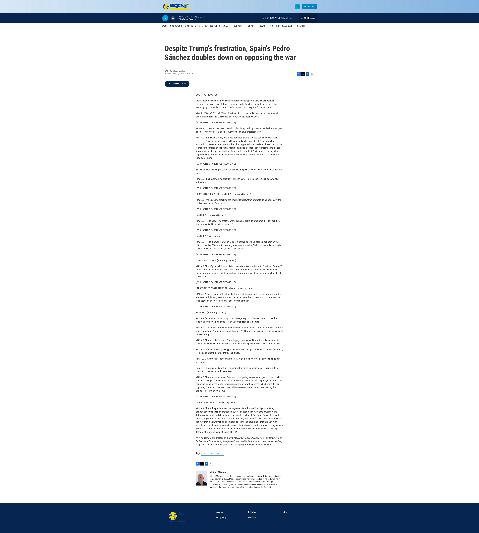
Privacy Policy (221, 518)
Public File (252, 512)
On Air (251, 26)
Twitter (284, 512)
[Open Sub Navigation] (230, 26)
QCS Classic (176, 26)
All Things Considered (213, 453)
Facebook (252, 518)
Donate (310, 6)
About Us (219, 512)
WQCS (165, 26)
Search (301, 26)
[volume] (173, 18)
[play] (165, 18)
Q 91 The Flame (192, 26)
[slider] (176, 18)
